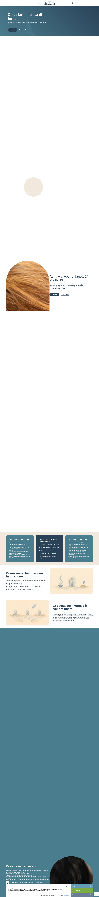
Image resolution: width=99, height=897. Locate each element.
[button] (12, 30)
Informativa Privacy (44, 895)
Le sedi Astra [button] (65, 294)
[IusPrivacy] (67, 895)
